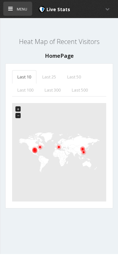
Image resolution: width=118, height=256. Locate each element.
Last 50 (74, 77)
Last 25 (49, 77)
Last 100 (25, 90)
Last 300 (53, 90)
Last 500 (80, 90)
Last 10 (24, 77)
